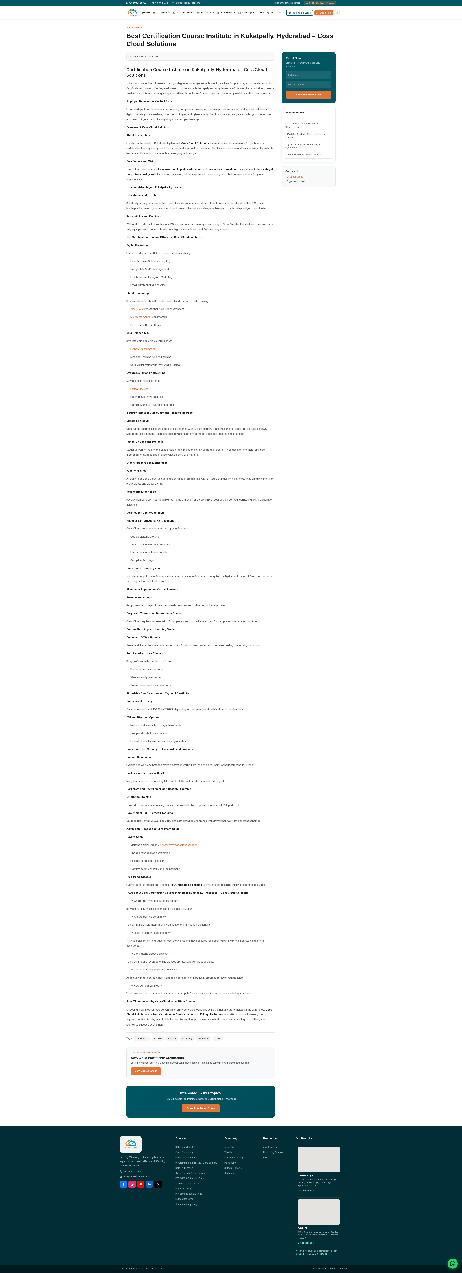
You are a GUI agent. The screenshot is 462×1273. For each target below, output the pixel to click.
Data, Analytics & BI (185, 1147)
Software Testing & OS (187, 1183)
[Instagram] (132, 1184)
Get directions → (306, 1190)
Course (158, 1038)
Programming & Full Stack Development (196, 1162)
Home (146, 12)
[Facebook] (123, 1184)
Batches (258, 12)
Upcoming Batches (273, 1152)
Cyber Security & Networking (190, 1173)
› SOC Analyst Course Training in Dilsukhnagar (302, 125)
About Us (229, 1147)
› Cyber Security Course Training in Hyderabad (303, 146)
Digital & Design (183, 1188)
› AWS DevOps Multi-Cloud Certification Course (305, 136)
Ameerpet (303, 1227)
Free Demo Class (301, 12)
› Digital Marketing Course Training (303, 154)
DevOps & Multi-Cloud (186, 1157)
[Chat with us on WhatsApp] (453, 1264)
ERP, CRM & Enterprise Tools (189, 1178)
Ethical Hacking (139, 389)
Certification (185, 12)
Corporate (206, 12)
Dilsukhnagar (305, 1175)
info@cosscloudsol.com (297, 181)
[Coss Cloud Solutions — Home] (132, 12)
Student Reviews (233, 1168)
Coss (217, 1038)
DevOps (135, 325)
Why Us (228, 1152)
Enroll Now (325, 12)
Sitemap (342, 1268)
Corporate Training (234, 1157)
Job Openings (270, 1147)
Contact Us (230, 1173)
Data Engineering (184, 1168)
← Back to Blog (134, 27)
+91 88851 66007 (294, 177)
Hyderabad (203, 1038)
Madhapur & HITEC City (317, 1254)
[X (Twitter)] (158, 1184)
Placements (228, 12)
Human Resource (184, 1199)
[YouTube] (140, 1184)
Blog (265, 1157)
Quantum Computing (186, 1204)
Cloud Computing (184, 1152)
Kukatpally (187, 1038)
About (274, 12)
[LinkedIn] (149, 1184)
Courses (161, 12)
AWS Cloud (137, 309)
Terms (332, 1268)
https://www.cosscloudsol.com (178, 845)
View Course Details (146, 1071)
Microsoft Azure (140, 317)
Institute (172, 1038)
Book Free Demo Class (201, 1108)
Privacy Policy (319, 1268)
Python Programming (143, 348)
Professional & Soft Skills (188, 1193)
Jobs (244, 12)
